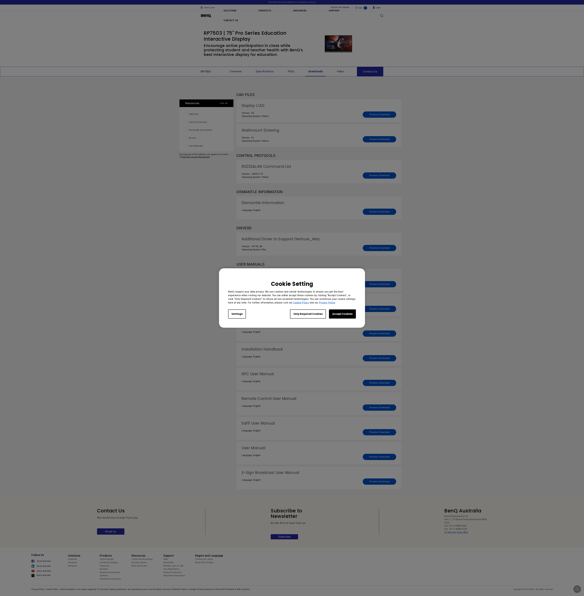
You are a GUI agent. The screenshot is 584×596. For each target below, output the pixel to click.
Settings (237, 314)
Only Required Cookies (308, 314)
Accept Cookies (342, 314)
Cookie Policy (301, 302)
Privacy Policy (327, 302)
